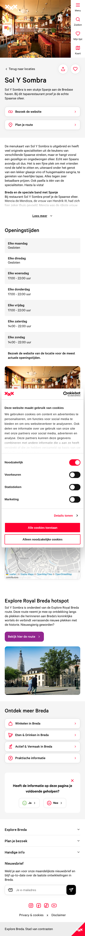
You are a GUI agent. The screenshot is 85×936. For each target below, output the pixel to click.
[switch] (74, 475)
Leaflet (12, 574)
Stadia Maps (27, 574)
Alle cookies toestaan (42, 527)
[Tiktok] (46, 905)
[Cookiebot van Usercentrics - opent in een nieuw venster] (63, 394)
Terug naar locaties (22, 69)
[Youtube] (54, 905)
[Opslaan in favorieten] (75, 69)
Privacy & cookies (31, 915)
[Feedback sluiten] (72, 780)
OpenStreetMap (63, 574)
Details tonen (63, 515)
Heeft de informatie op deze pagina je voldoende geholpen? (42, 788)
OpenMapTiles (44, 574)
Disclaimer (58, 915)
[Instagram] (31, 905)
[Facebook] (38, 905)
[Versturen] (71, 890)
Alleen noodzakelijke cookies (42, 539)
